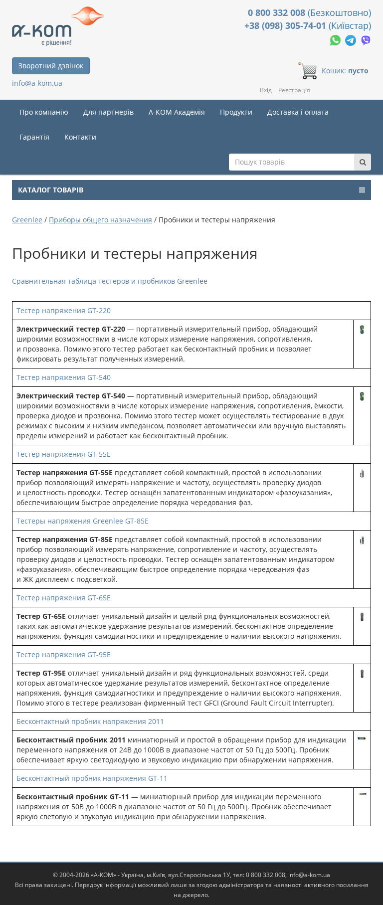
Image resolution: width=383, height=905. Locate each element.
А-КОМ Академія (177, 112)
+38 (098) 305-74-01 (286, 25)
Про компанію (43, 112)
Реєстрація (294, 90)
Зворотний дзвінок (50, 65)
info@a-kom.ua (37, 83)
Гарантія (34, 137)
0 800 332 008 (278, 12)
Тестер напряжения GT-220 (63, 310)
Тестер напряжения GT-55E (63, 454)
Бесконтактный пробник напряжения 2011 (90, 721)
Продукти (236, 112)
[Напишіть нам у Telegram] (351, 39)
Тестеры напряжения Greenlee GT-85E (82, 521)
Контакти (80, 137)
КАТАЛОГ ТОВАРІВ (50, 189)
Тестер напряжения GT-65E (63, 597)
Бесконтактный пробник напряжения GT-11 (92, 778)
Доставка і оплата (298, 112)
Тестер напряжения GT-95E (63, 654)
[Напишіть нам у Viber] (366, 39)
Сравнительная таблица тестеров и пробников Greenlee (109, 281)
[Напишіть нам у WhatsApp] (336, 39)
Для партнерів (108, 112)
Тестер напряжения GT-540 (63, 377)
